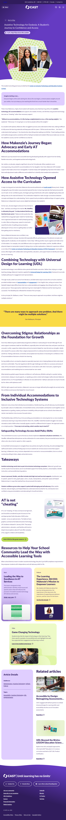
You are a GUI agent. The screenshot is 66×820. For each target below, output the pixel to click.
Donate (52, 2)
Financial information (9, 801)
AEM (38, 2)
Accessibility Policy (8, 815)
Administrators (8, 684)
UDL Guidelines (29, 2)
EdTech (28, 684)
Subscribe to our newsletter (10, 793)
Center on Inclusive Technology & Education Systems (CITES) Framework (33, 249)
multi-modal (48, 187)
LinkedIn (42, 790)
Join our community (8, 790)
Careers (5, 799)
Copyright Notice (36, 815)
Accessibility (7, 695)
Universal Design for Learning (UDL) (41, 272)
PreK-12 (6, 686)
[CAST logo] (32, 7)
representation (22, 282)
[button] (59, 7)
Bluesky (42, 793)
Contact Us (59, 2)
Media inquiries (7, 804)
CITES (45, 2)
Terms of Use (27, 815)
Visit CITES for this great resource (13, 539)
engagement (33, 282)
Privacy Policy (18, 815)
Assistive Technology (19, 684)
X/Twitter (42, 796)
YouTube (42, 799)
